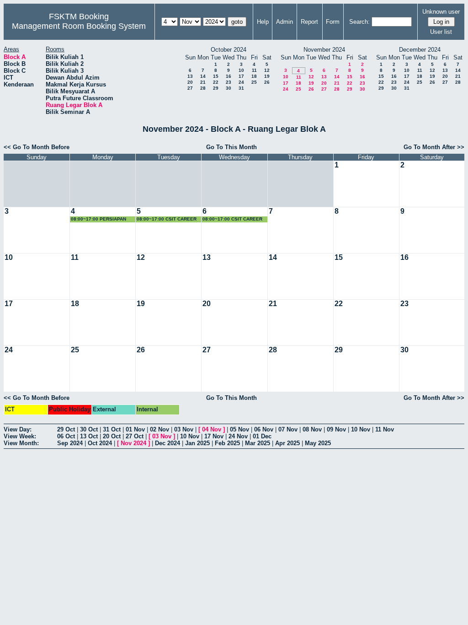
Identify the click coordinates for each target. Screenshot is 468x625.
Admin (284, 21)
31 (241, 88)
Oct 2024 (100, 443)
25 (254, 82)
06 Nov (263, 429)
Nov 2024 (133, 443)
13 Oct (89, 436)
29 (215, 88)
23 (228, 82)
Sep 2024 (70, 443)
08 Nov (312, 429)
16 (228, 76)
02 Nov (159, 429)
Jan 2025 (197, 443)
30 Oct (89, 429)
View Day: (18, 429)
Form (333, 21)
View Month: (21, 443)
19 (267, 76)
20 (190, 82)
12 (267, 70)
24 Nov (238, 436)
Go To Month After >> (434, 147)
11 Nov (384, 429)
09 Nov (336, 429)
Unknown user (441, 11)
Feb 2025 (227, 443)
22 (215, 82)
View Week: (20, 436)
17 (241, 76)
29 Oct (66, 429)
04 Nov (211, 429)
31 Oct (112, 429)
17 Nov (213, 436)
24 (241, 82)
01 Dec (262, 436)
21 (203, 82)
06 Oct (66, 436)
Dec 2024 (167, 443)
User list (441, 31)
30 (228, 88)
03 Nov (183, 429)
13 (190, 76)
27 (190, 88)
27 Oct (135, 436)
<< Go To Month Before (36, 147)
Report (309, 21)
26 (267, 82)
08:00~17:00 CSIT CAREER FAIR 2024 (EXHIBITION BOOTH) (167, 219)
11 (254, 70)
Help (263, 21)
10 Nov (360, 429)
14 (203, 76)
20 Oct (112, 436)
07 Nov (288, 429)
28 (203, 88)
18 (254, 76)
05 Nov (239, 429)
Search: (359, 21)
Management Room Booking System (79, 26)
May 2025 (318, 443)
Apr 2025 (287, 443)
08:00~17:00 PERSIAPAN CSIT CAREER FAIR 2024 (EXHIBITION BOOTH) (98, 219)
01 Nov (135, 429)
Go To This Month (231, 147)
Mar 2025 (257, 443)
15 (215, 76)
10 (241, 70)
